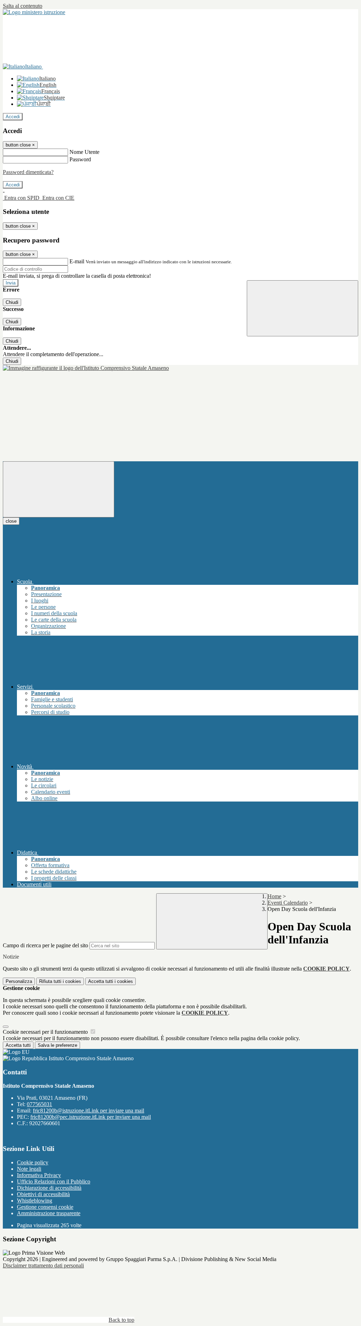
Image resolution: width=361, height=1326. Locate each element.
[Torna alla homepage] (86, 368)
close (11, 521)
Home (274, 896)
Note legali (29, 1169)
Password (80, 159)
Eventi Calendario (288, 903)
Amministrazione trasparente (48, 1213)
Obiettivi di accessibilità (43, 1194)
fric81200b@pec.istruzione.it (90, 1117)
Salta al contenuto (22, 6)
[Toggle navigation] (58, 489)
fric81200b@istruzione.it (88, 1111)
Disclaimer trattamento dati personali (43, 1265)
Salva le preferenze (57, 1045)
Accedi (13, 116)
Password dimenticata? (28, 172)
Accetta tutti (110, 981)
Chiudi (12, 302)
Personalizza (19, 981)
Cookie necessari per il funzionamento (46, 1032)
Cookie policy (32, 1162)
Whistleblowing (34, 1201)
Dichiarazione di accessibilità (49, 1188)
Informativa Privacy (39, 1175)
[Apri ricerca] (302, 308)
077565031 (39, 1104)
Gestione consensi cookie (45, 1207)
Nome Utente (84, 152)
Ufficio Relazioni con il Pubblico (53, 1181)
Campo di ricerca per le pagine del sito (45, 945)
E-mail (76, 261)
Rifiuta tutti (60, 981)
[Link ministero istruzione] (34, 12)
